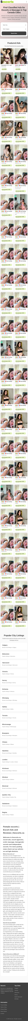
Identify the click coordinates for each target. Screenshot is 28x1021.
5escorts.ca (6, 891)
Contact (2, 1013)
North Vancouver (18, 996)
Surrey (16, 994)
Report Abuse (4, 1011)
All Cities (16, 998)
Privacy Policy (4, 1009)
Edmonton (17, 992)
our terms (17, 881)
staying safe (9, 881)
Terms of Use (4, 1007)
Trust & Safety (4, 1005)
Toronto (16, 990)
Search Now (14, 33)
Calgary (16, 988)
